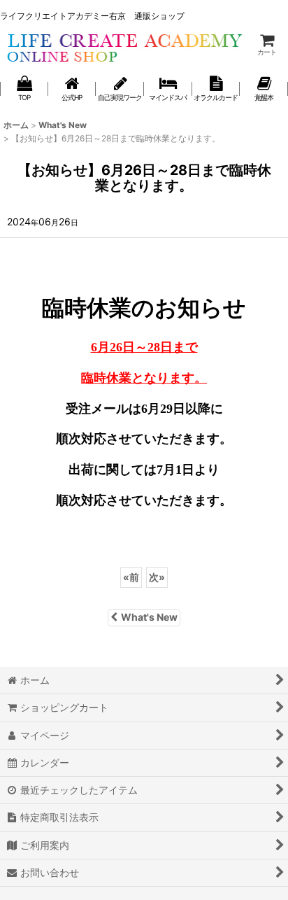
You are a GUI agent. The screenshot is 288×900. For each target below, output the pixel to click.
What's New (149, 617)
